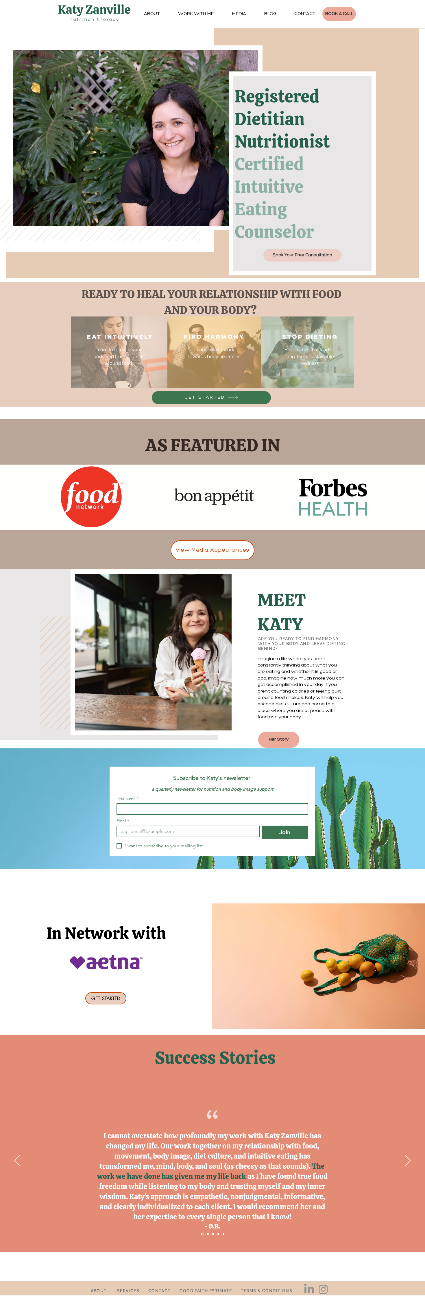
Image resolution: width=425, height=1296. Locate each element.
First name (127, 798)
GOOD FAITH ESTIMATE (206, 1290)
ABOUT (99, 1290)
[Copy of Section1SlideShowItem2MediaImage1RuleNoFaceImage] (218, 1234)
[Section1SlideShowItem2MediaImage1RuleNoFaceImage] (208, 1234)
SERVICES (128, 1290)
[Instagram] (323, 1289)
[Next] (408, 1161)
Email (123, 820)
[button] (239, 14)
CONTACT (159, 1290)
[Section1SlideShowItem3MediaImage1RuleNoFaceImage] (223, 1234)
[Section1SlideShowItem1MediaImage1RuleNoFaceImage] (202, 1234)
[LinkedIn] (309, 1289)
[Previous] (17, 1161)
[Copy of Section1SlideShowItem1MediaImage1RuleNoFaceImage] (213, 1234)
